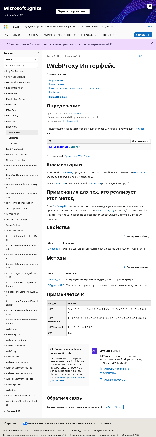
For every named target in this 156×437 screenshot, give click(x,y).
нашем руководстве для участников (67, 378)
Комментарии (56, 84)
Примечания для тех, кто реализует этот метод (74, 88)
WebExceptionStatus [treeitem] (16, 340)
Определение (56, 80)
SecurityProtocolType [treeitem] (16, 208)
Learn (50, 55)
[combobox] (21, 59)
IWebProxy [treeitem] (14, 132)
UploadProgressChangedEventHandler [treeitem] (21, 284)
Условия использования (83, 435)
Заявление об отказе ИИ (15, 430)
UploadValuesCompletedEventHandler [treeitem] (21, 321)
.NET (59, 55)
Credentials (54, 248)
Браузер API (71, 55)
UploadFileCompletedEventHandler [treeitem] (22, 265)
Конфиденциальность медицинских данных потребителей (33, 435)
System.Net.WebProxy (77, 156)
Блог (60, 430)
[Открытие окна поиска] (143, 26)
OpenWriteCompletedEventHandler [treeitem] (22, 195)
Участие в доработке (79, 430)
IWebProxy (67, 172)
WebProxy (60, 183)
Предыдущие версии (43, 430)
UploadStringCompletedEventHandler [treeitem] (22, 303)
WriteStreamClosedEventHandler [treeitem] (21, 403)
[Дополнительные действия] (148, 56)
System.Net (75, 113)
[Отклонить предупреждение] (149, 6)
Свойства (54, 92)
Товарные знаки (107, 435)
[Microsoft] (6, 27)
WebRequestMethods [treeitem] (17, 362)
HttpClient (139, 128)
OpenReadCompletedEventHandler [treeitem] (22, 176)
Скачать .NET (143, 34)
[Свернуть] (38, 53)
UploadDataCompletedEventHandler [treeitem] (22, 247)
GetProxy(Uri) (60, 206)
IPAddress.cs (69, 120)
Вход (149, 26)
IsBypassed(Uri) (105, 210)
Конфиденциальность (105, 430)
